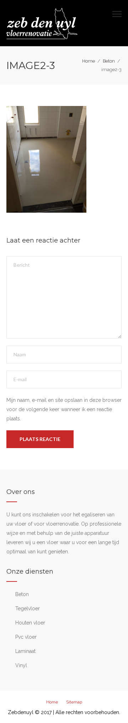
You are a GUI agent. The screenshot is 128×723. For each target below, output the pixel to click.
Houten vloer (30, 623)
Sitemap (74, 702)
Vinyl (21, 665)
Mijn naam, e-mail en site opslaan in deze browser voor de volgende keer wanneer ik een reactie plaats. (64, 409)
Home (88, 61)
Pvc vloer (26, 637)
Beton (109, 61)
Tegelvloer (27, 608)
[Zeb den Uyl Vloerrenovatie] (42, 23)
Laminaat (25, 651)
